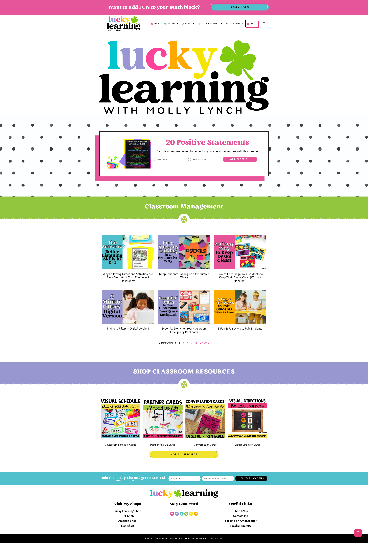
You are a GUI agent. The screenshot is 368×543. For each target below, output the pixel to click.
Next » (204, 343)
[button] (264, 22)
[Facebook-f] (182, 514)
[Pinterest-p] (191, 514)
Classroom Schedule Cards (120, 444)
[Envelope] (177, 514)
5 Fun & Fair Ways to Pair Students (240, 328)
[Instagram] (186, 514)
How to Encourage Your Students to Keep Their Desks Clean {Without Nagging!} (240, 277)
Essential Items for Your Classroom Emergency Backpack (184, 330)
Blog (188, 23)
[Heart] (172, 514)
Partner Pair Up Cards (162, 444)
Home (157, 23)
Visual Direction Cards (247, 444)
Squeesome (216, 538)
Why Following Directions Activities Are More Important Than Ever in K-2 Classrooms (128, 277)
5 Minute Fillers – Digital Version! (128, 328)
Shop (253, 23)
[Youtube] (196, 514)
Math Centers (235, 23)
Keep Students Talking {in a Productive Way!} (184, 275)
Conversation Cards (205, 444)
